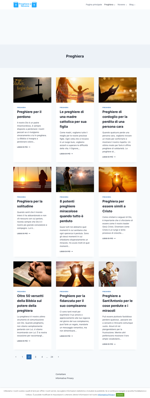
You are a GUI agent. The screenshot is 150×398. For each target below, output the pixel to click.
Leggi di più (23, 147)
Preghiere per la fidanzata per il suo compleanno (73, 301)
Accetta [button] (120, 395)
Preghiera (21, 107)
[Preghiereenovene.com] (25, 4)
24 (52, 357)
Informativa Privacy (65, 378)
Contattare (61, 374)
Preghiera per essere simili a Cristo (114, 206)
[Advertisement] (75, 27)
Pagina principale (94, 4)
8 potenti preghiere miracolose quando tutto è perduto (71, 211)
